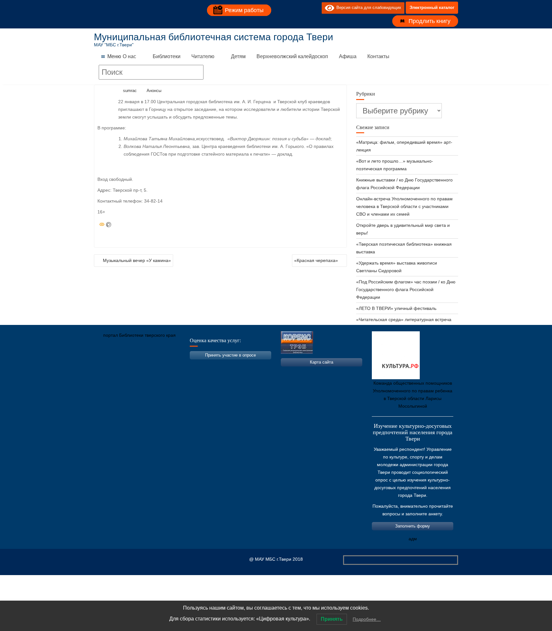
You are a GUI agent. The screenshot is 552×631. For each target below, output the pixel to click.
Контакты (378, 56)
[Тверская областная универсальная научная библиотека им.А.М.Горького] (146, 365)
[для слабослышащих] (315, 8)
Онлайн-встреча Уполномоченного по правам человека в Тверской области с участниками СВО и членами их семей (404, 206)
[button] (114, 56)
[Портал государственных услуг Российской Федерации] (127, 365)
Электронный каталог (432, 7)
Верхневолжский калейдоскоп (292, 56)
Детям (238, 56)
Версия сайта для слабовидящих (367, 7)
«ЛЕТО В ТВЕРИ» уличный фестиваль (396, 308)
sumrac (130, 90)
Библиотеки (166, 56)
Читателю (202, 56)
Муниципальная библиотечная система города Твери (213, 37)
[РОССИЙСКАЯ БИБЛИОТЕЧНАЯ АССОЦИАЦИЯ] (165, 365)
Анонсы (154, 90)
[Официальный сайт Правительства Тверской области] (185, 365)
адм (413, 538)
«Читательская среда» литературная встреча (403, 319)
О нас (129, 56)
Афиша (347, 56)
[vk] (304, 8)
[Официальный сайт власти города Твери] (223, 365)
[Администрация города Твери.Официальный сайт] (108, 365)
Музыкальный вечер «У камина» (137, 260)
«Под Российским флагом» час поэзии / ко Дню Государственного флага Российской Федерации (406, 289)
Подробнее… (367, 619)
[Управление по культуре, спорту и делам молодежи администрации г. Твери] (204, 365)
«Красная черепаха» (316, 260)
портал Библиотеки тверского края (139, 335)
